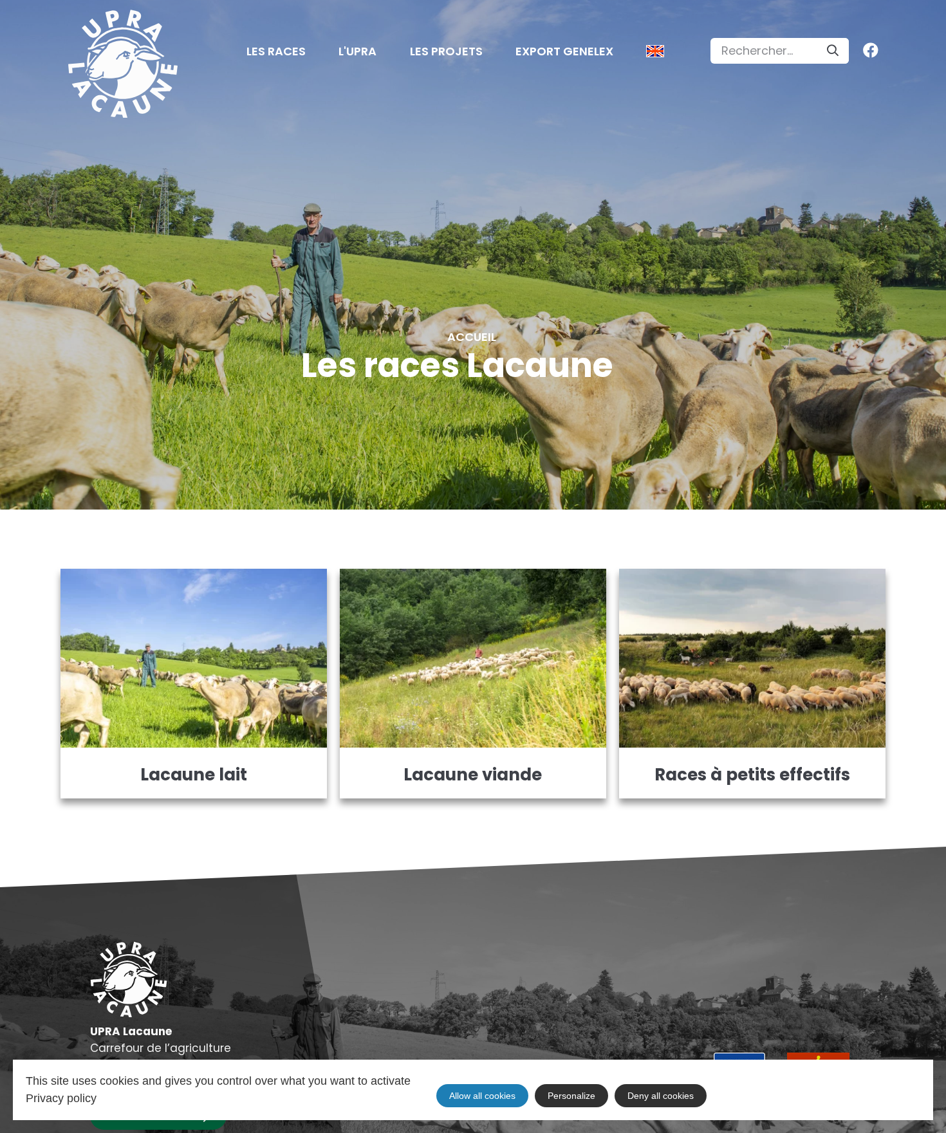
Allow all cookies (482, 1096)
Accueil (471, 337)
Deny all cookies (660, 1096)
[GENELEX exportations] (655, 55)
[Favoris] (867, 51)
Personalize (571, 1096)
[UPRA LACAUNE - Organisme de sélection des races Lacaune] (123, 64)
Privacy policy (61, 1098)
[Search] (833, 51)
